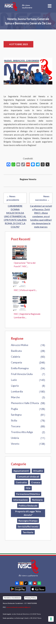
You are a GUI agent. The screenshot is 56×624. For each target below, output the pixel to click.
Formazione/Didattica (28, 494)
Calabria (15, 356)
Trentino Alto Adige (22, 432)
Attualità (38, 470)
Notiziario (37, 499)
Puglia (14, 408)
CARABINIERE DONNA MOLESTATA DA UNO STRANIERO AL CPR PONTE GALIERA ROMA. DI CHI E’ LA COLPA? (15, 216)
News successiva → (42, 198)
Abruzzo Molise (19, 345)
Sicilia (14, 420)
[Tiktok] (26, 583)
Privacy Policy (30, 598)
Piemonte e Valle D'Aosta (25, 403)
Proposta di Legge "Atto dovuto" (28, 513)
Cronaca (35, 482)
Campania (16, 362)
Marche (15, 397)
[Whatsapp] (39, 583)
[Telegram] (30, 583)
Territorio (28, 532)
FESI (28, 488)
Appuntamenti (21, 470)
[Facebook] (17, 583)
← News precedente (13, 198)
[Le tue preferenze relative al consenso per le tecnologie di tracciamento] (51, 619)
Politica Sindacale (28, 505)
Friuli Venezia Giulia (22, 374)
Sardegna (16, 414)
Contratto (21, 482)
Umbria (15, 437)
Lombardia (17, 391)
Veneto (15, 443)
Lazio (14, 379)
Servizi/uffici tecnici (28, 526)
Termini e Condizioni (12, 598)
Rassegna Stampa (28, 520)
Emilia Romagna (20, 368)
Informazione (20, 499)
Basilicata (16, 350)
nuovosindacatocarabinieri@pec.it (18, 607)
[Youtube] (34, 583)
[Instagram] (21, 583)
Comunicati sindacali (28, 476)
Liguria (15, 385)
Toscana (15, 426)
